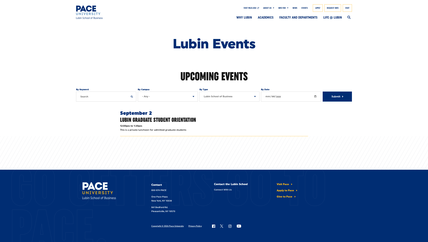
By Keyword (82, 89)
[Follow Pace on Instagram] (229, 226)
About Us (267, 8)
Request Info (333, 8)
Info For (282, 8)
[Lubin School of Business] (104, 12)
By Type (203, 89)
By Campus (143, 89)
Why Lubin (244, 17)
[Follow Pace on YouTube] (238, 226)
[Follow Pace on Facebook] (213, 226)
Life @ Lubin (332, 17)
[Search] (349, 17)
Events (304, 8)
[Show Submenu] (273, 8)
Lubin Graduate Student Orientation (158, 119)
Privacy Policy (195, 226)
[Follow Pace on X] (221, 226)
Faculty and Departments (298, 17)
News (295, 8)
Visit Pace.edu (250, 8)
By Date (265, 89)
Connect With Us (223, 189)
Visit (347, 8)
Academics (266, 17)
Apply (317, 8)
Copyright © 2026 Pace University (167, 226)
